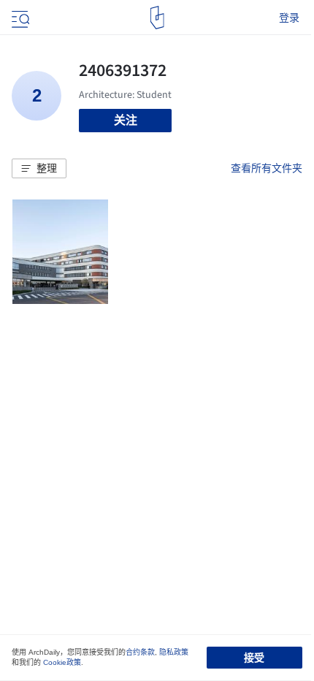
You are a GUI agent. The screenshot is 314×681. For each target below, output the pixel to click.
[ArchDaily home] (157, 17)
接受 (254, 657)
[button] (39, 169)
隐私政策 (173, 652)
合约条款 (140, 652)
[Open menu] (19, 17)
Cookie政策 (62, 662)
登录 (289, 17)
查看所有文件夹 (266, 168)
